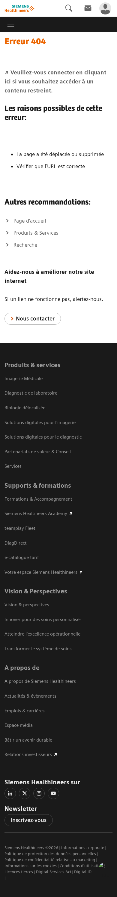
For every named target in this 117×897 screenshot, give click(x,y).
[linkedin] (10, 793)
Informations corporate (82, 847)
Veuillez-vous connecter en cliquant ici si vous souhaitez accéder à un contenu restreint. (55, 81)
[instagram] (39, 793)
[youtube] (53, 793)
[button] (105, 869)
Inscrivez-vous (28, 820)
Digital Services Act (53, 871)
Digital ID (83, 871)
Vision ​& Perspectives (35, 591)
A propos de (22, 667)
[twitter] (24, 793)
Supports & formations (37, 485)
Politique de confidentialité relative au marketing (49, 859)
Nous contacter (35, 318)
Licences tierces (18, 871)
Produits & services (32, 365)
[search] (68, 8)
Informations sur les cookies (30, 865)
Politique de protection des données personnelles (50, 853)
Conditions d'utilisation (81, 865)
